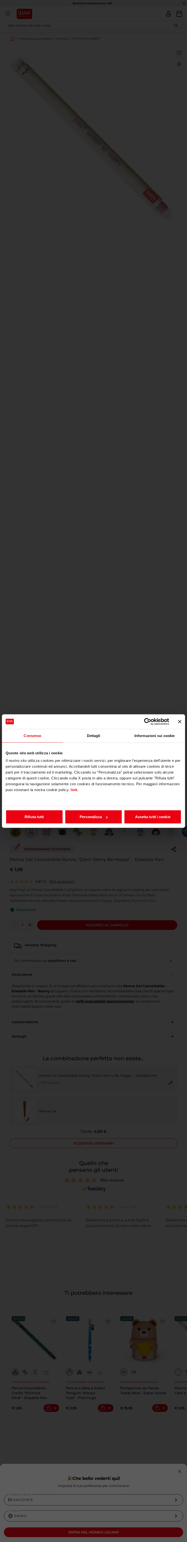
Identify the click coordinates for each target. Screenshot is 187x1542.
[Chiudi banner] (179, 721)
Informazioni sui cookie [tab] (154, 735)
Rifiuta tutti (34, 817)
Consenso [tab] (32, 735)
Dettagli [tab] (93, 735)
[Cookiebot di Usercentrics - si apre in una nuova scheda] (147, 721)
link (74, 790)
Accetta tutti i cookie (152, 817)
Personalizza (91, 817)
